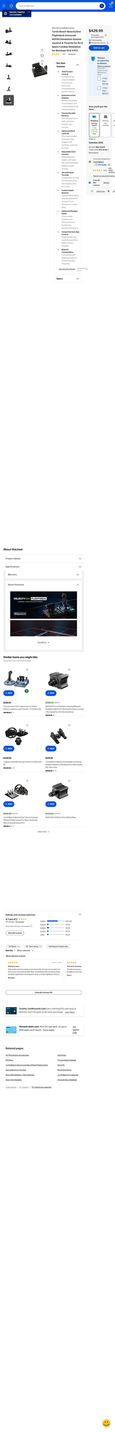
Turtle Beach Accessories (68, 1075)
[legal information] (106, 35)
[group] (63, 54)
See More (42, 642)
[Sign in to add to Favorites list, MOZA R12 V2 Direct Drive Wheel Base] (69, 781)
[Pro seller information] (109, 164)
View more (42, 831)
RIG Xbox (9, 1060)
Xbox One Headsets (14, 1080)
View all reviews (15, 933)
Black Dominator (65, 1070)
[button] (35, 66)
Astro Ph (61, 1065)
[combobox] (60, 6)
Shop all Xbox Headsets (67, 1080)
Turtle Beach (98, 162)
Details (106, 182)
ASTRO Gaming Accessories (17, 1055)
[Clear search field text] (98, 6)
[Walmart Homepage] (11, 6)
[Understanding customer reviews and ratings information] (31, 926)
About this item (13, 549)
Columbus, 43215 (96, 142)
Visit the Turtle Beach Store (63, 28)
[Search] (102, 6)
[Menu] (4, 6)
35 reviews (19, 922)
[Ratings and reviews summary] (80, 913)
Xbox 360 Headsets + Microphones (20, 1075)
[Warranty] (78, 574)
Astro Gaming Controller (16, 1070)
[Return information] (107, 43)
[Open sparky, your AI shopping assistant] (106, 1423)
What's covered (103, 66)
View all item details (67, 269)
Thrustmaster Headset (67, 1060)
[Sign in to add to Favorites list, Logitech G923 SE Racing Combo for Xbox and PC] (27, 725)
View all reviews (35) (43, 992)
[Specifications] (80, 566)
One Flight (62, 1055)
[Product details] (80, 558)
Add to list (100, 191)
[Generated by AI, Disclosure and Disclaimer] (86, 269)
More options (93, 152)
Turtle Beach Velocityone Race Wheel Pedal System (27, 1065)
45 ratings (71, 54)
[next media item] (41, 63)
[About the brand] (78, 584)
